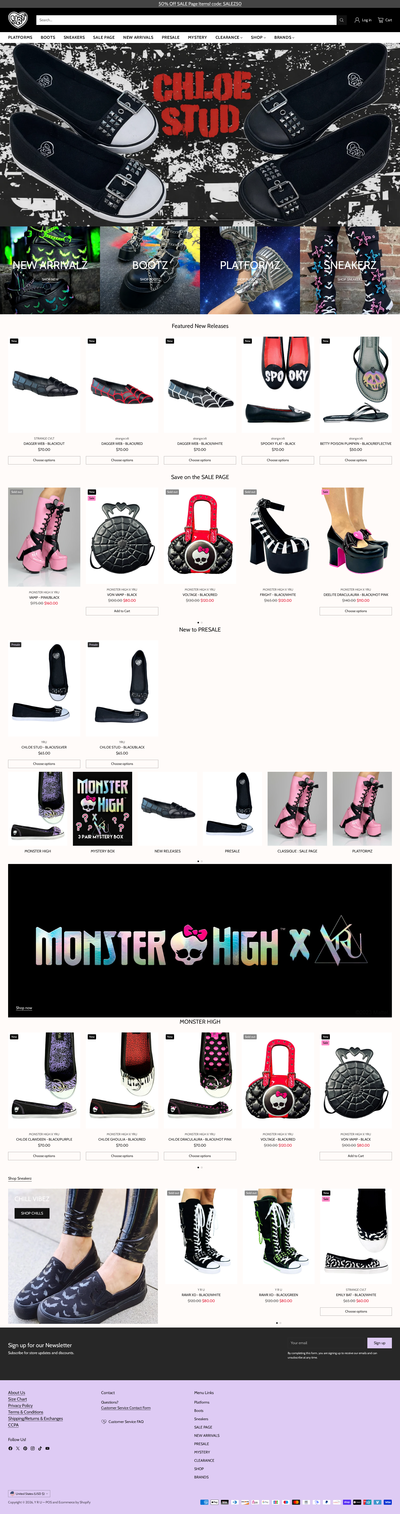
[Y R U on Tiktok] (40, 1449)
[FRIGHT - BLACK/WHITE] (278, 536)
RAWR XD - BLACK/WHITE (201, 1295)
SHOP (199, 1469)
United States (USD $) (30, 1494)
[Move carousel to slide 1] (159, 220)
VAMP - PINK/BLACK (44, 597)
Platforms (201, 1402)
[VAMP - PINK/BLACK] (44, 537)
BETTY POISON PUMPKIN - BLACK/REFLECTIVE (355, 444)
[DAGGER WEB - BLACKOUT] (44, 385)
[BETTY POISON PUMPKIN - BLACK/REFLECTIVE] (356, 385)
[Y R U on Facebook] (10, 1449)
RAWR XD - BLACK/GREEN (278, 1295)
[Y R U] (18, 20)
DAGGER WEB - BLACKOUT (44, 444)
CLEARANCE (204, 1460)
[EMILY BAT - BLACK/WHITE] (356, 1236)
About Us (16, 1392)
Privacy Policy (20, 1405)
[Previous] (9, 551)
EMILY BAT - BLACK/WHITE (356, 1295)
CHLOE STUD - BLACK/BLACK (122, 747)
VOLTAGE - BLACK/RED (200, 595)
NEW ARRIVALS (206, 1435)
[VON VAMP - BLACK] (122, 536)
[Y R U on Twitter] (18, 1449)
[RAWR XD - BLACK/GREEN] (279, 1236)
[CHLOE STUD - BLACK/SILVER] (44, 688)
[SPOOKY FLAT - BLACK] (278, 385)
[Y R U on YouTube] (47, 1449)
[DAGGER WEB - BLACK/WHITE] (200, 385)
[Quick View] (74, 343)
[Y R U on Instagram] (32, 1449)
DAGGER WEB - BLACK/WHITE (200, 444)
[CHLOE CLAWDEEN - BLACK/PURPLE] (44, 1080)
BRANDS (201, 1477)
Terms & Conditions (25, 1412)
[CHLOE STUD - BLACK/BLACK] (122, 688)
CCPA (13, 1425)
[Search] (342, 20)
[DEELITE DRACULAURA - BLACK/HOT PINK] (356, 536)
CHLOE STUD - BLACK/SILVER (44, 747)
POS (49, 1502)
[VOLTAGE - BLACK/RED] (200, 536)
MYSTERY (202, 1452)
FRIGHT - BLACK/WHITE (278, 595)
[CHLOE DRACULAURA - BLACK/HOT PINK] (200, 1080)
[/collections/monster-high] (200, 940)
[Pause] (276, 220)
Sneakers (201, 1419)
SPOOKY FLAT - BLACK (278, 444)
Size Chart (17, 1399)
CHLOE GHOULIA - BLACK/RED (122, 1139)
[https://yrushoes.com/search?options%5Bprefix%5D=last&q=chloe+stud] (200, 134)
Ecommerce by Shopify (75, 1502)
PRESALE (201, 1444)
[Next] (390, 551)
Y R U (38, 1502)
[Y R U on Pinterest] (25, 1449)
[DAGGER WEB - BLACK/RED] (122, 385)
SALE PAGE (203, 1427)
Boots (198, 1410)
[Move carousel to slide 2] (233, 220)
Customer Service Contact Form (126, 1408)
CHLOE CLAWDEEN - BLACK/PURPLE (44, 1139)
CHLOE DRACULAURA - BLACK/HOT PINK (200, 1139)
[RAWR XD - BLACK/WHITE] (201, 1236)
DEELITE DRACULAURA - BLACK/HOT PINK (356, 595)
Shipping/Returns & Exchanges (35, 1418)
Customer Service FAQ (126, 1421)
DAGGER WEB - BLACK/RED (122, 444)
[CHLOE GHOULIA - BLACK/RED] (122, 1080)
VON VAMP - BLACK (122, 595)
